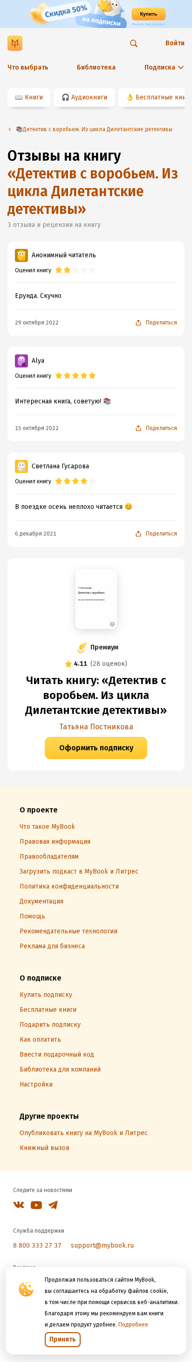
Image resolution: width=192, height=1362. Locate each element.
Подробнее (133, 1324)
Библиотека (96, 67)
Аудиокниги (89, 97)
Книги (34, 97)
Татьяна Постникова (96, 726)
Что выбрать (27, 67)
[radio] (58, 270)
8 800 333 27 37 (37, 1245)
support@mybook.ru (102, 1245)
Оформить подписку (96, 747)
